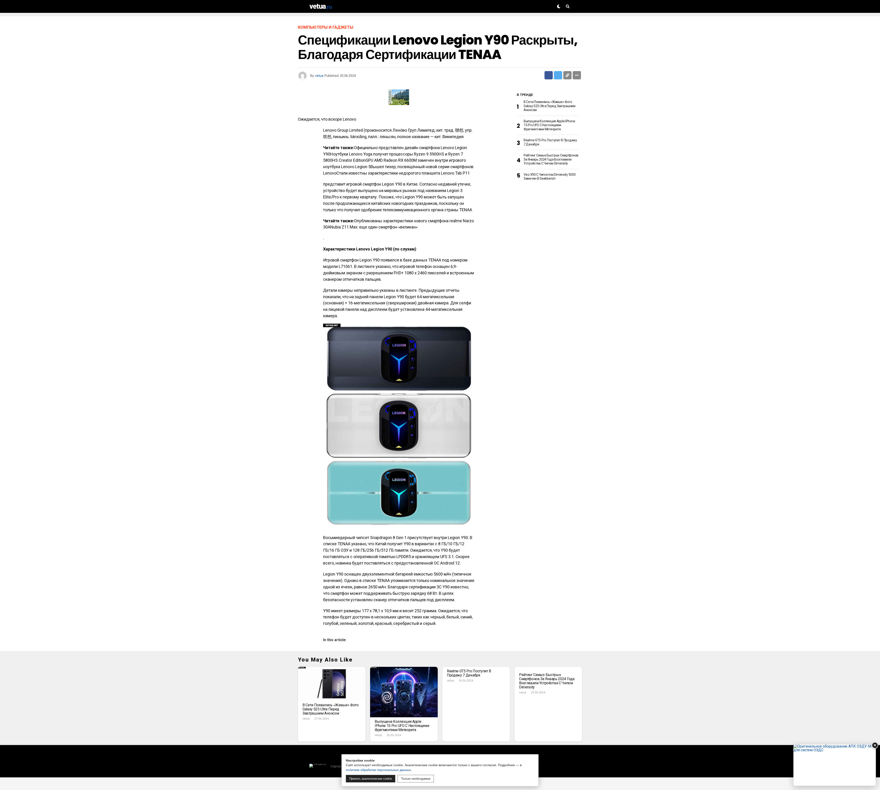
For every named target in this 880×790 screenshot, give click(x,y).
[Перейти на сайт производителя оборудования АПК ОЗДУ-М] (835, 765)
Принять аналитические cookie (370, 778)
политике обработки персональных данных (378, 770)
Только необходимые (415, 778)
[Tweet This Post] (558, 75)
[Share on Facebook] (548, 75)
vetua (319, 76)
